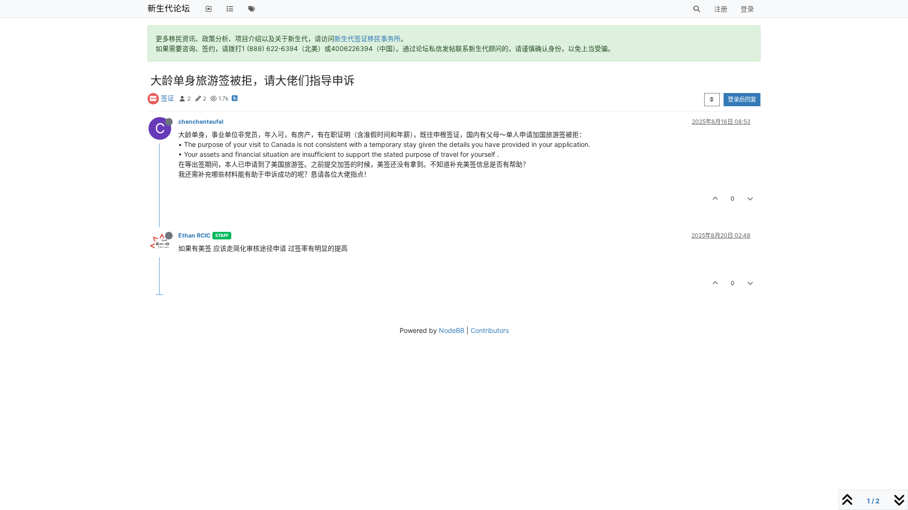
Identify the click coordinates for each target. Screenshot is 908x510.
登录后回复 (742, 99)
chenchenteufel (200, 121)
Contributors (490, 330)
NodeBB (451, 330)
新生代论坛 (169, 8)
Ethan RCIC (194, 235)
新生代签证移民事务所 (367, 38)
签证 (167, 98)
